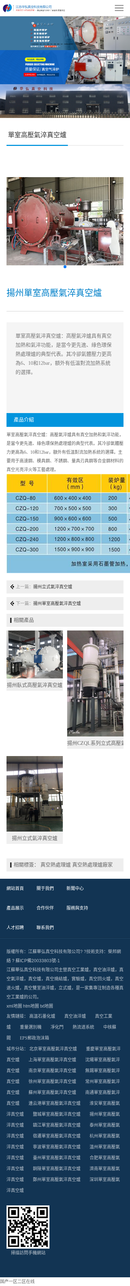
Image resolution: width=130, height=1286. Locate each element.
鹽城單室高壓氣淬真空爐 (57, 1114)
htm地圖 (31, 1006)
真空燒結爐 (56, 978)
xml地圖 (14, 1006)
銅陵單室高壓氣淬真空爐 (57, 1168)
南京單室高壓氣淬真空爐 (52, 1070)
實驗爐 (78, 978)
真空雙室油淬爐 (39, 988)
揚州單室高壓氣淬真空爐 (57, 603)
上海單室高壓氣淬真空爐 (52, 1059)
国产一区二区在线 (17, 1281)
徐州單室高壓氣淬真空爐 (52, 1081)
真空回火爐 (99, 978)
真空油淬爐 (104, 969)
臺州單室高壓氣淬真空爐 (57, 1157)
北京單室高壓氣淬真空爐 (53, 1049)
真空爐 (34, 978)
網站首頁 (15, 888)
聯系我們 (45, 927)
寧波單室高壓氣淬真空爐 (57, 1147)
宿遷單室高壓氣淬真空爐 (57, 1136)
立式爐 (65, 988)
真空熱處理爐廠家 (92, 864)
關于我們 (45, 888)
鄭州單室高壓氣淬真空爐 (57, 1179)
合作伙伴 (45, 908)
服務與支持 (77, 908)
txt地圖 (46, 1006)
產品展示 (15, 908)
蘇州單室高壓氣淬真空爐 (52, 1092)
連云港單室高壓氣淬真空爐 (55, 1103)
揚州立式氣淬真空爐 (52, 586)
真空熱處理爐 (55, 864)
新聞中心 (75, 888)
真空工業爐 (78, 969)
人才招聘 (15, 927)
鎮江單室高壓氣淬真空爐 (57, 1125)
